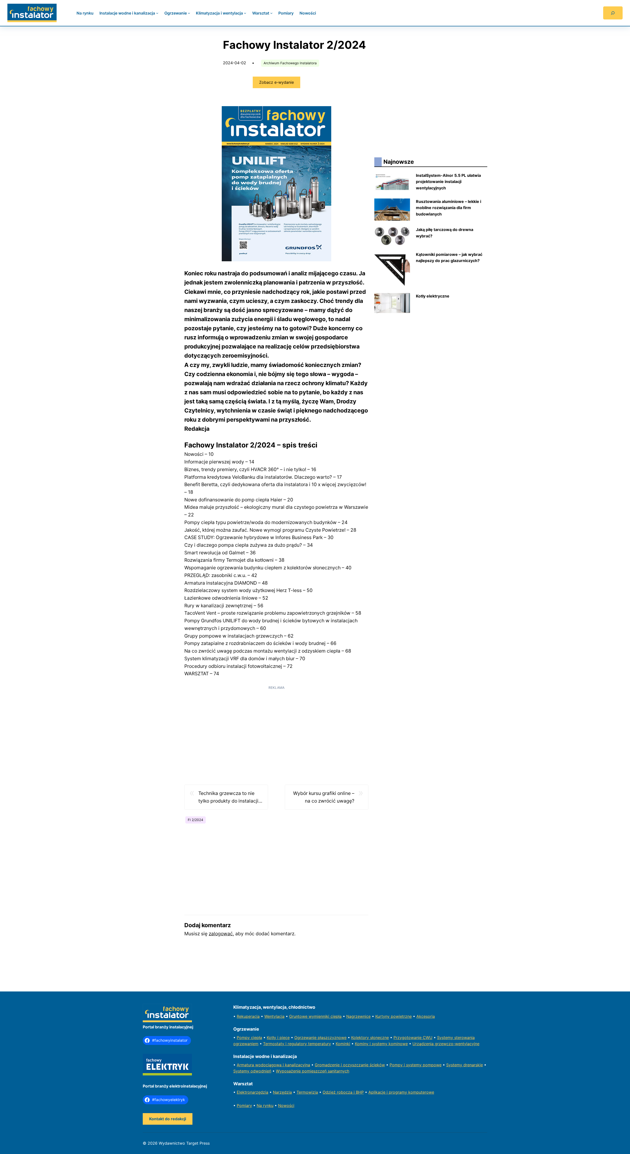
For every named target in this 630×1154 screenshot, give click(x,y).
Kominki (343, 1043)
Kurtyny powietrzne (393, 1016)
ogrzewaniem (245, 1043)
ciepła (256, 1037)
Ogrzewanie (306, 1037)
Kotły (272, 1037)
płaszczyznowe (332, 1037)
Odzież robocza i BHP (343, 1092)
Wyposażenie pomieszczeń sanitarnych (312, 1071)
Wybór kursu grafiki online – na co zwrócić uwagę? (323, 797)
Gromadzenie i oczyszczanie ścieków (350, 1064)
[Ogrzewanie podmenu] (189, 13)
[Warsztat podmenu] (271, 13)
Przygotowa (405, 1037)
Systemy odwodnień (252, 1071)
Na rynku (265, 1105)
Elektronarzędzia (252, 1092)
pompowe (432, 1064)
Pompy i (398, 1064)
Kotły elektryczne (432, 296)
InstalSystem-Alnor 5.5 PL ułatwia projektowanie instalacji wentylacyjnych (448, 181)
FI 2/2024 (195, 820)
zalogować (221, 934)
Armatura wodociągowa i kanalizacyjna (273, 1064)
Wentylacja (274, 1016)
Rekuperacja (248, 1016)
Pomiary (244, 1105)
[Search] (613, 13)
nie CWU (424, 1037)
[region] (276, 727)
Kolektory (360, 1037)
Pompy (244, 1037)
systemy (414, 1064)
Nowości (286, 1105)
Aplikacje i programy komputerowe (401, 1092)
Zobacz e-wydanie (276, 82)
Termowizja (307, 1092)
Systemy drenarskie (464, 1064)
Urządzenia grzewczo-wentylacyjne (445, 1043)
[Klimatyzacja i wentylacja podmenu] (245, 13)
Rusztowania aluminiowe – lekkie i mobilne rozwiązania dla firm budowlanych (448, 207)
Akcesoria (425, 1016)
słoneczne (379, 1037)
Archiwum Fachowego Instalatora (290, 63)
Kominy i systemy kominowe (381, 1043)
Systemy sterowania (456, 1037)
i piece (283, 1037)
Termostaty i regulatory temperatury (297, 1043)
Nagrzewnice (358, 1016)
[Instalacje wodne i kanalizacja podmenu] (157, 13)
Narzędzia (282, 1092)
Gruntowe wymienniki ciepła (315, 1016)
